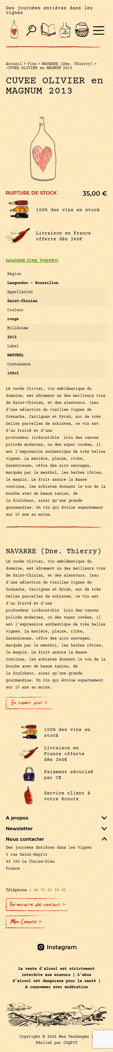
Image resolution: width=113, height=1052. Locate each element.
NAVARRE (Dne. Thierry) (32, 260)
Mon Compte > (25, 921)
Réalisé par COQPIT (56, 1043)
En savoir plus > (29, 702)
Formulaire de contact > (37, 904)
